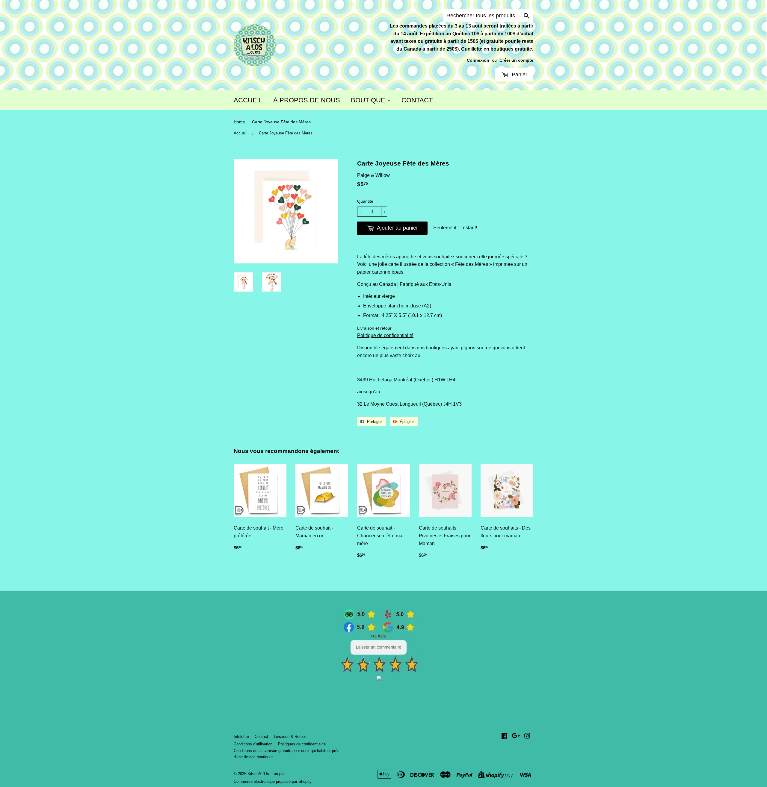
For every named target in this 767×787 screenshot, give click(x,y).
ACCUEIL (248, 100)
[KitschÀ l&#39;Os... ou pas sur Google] (516, 736)
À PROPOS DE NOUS (306, 100)
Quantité (365, 201)
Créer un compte (516, 60)
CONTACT (417, 100)
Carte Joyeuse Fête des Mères (281, 122)
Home (239, 122)
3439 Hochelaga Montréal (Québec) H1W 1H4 (406, 379)
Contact (261, 736)
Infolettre (241, 736)
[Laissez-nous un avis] (379, 671)
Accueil (240, 133)
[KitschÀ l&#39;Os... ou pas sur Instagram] (527, 736)
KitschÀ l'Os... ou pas (266, 773)
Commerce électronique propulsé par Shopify (273, 781)
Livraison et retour (374, 328)
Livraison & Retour (290, 736)
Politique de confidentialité (385, 335)
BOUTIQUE (369, 100)
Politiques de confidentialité (302, 744)
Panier (518, 75)
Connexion (478, 60)
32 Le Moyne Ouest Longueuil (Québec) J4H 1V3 (409, 404)
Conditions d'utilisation (253, 744)
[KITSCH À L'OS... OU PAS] (379, 679)
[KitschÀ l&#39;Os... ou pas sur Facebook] (504, 736)
